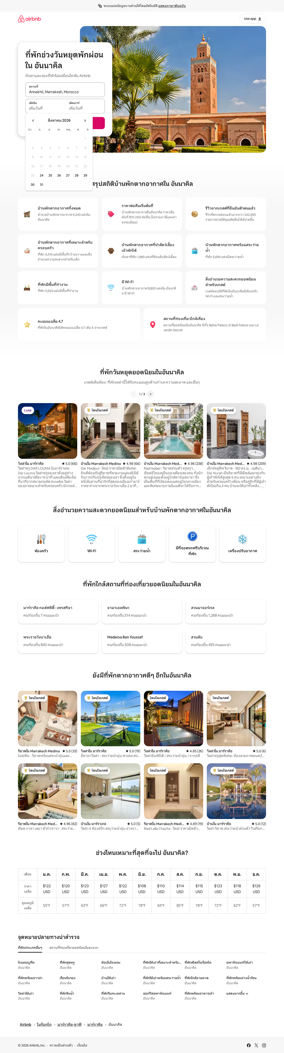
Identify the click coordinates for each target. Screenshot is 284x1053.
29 (85, 175)
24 (41, 175)
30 (33, 185)
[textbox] (45, 108)
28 (76, 175)
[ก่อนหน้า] (133, 394)
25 (50, 175)
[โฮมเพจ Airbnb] (29, 19)
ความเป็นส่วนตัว (61, 1045)
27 (68, 175)
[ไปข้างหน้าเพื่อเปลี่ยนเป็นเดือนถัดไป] (85, 120)
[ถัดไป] (150, 394)
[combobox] (65, 92)
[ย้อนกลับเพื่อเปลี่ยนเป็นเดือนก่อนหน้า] (33, 120)
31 (41, 185)
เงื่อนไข (82, 1045)
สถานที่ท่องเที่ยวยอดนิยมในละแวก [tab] (73, 948)
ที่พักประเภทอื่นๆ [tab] (30, 948)
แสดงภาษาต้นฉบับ (172, 6)
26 (59, 175)
